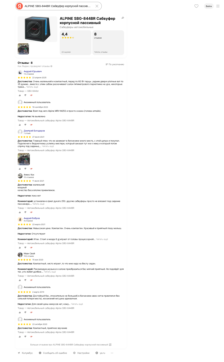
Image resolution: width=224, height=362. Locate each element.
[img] (24, 77)
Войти (209, 6)
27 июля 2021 (38, 137)
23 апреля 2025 (39, 77)
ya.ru (102, 353)
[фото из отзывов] (24, 159)
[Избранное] (196, 6)
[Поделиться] (123, 17)
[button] (23, 48)
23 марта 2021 (38, 224)
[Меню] (218, 6)
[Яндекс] (19, 6)
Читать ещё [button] (32, 87)
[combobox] (58, 6)
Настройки (83, 353)
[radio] (20, 95)
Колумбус (27, 353)
